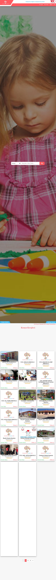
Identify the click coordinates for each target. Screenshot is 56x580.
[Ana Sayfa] (5, 3)
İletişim (51, 4)
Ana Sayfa (41, 4)
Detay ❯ (15, 368)
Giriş (54, 4)
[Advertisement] (28, 340)
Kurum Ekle (46, 4)
